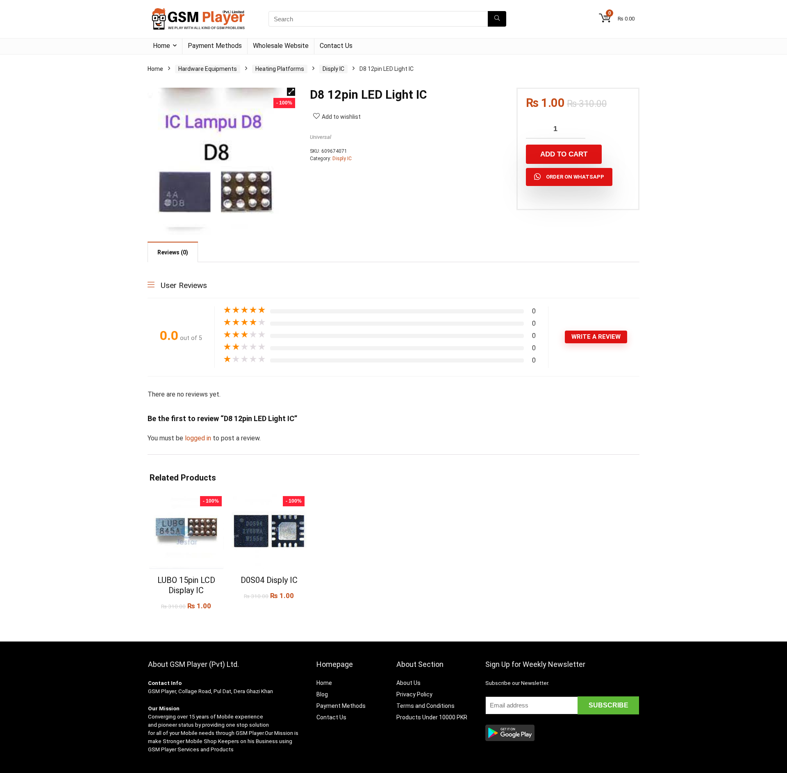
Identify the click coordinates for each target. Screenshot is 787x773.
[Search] (497, 19)
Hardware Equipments (207, 69)
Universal (320, 137)
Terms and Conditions (425, 706)
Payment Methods (215, 46)
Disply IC (333, 69)
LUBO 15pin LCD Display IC (186, 585)
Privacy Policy (414, 694)
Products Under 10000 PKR (431, 717)
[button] (291, 92)
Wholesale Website (281, 46)
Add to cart (563, 154)
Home (161, 46)
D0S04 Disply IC (269, 580)
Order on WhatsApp (575, 177)
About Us (408, 683)
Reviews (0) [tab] (172, 252)
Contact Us (336, 46)
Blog (322, 694)
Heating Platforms (279, 69)
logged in (199, 438)
